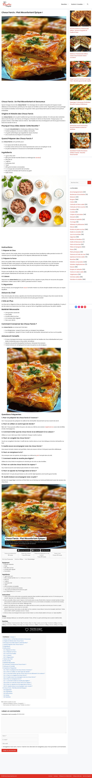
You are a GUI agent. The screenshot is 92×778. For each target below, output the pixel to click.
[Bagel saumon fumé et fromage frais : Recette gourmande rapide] (80, 69)
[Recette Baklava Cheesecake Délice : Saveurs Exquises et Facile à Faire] (80, 18)
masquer (12, 637)
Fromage (73, 222)
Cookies (72, 212)
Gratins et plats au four (9, 702)
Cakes (72, 202)
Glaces (72, 227)
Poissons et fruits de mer (77, 254)
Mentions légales (87, 776)
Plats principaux (75, 252)
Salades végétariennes (77, 264)
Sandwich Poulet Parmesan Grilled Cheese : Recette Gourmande (78, 152)
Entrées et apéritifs (76, 219)
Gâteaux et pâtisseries (77, 224)
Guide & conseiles (77, 4)
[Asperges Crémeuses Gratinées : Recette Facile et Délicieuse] (80, 92)
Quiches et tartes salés (77, 257)
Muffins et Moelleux (76, 239)
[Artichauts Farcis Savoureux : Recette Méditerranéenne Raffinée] (80, 115)
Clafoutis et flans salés (77, 204)
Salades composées (76, 262)
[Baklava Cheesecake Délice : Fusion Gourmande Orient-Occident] (80, 44)
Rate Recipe (46, 550)
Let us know (33, 630)
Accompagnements (76, 192)
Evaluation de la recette (9, 714)
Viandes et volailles (76, 279)
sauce (25, 287)
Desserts (73, 217)
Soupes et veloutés (76, 269)
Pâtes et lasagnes (75, 247)
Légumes (73, 237)
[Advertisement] (34, 90)
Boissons (73, 197)
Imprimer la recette (24, 550)
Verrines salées (75, 277)
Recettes (64, 4)
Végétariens (74, 274)
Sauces (72, 267)
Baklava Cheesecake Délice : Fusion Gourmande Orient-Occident (79, 55)
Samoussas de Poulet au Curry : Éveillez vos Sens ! (16, 705)
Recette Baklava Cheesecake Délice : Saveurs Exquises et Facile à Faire (79, 30)
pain (37, 455)
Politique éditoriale (77, 776)
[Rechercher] (89, 182)
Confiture (73, 209)
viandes (37, 157)
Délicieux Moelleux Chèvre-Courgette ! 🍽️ (14, 703)
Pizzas (72, 249)
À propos (56, 776)
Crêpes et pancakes (76, 214)
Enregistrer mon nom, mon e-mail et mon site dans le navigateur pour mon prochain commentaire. (34, 747)
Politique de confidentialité (65, 776)
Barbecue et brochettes (77, 194)
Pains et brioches (75, 244)
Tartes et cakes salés (76, 272)
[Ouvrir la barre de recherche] (87, 4)
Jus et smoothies (75, 234)
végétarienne (49, 427)
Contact (50, 776)
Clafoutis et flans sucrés (77, 207)
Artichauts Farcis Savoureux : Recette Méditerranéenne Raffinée (79, 127)
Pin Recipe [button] (36, 550)
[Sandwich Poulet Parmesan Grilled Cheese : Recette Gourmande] (80, 141)
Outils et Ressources (76, 242)
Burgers (72, 199)
